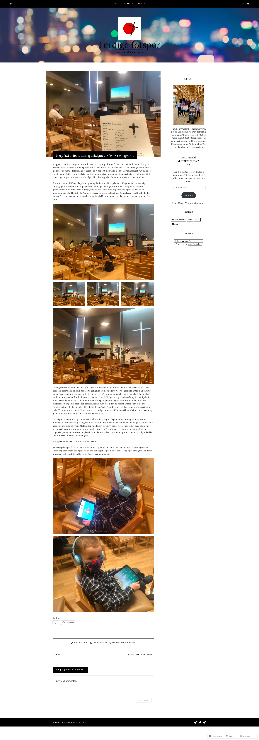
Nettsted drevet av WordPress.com (68, 722)
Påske (58, 655)
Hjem (116, 4)
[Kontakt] (200, 722)
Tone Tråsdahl (80, 643)
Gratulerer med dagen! (139, 655)
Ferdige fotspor (130, 44)
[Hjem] (11, 4)
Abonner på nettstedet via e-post (188, 161)
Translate (197, 244)
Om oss (141, 4)
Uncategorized (100, 643)
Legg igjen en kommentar (123, 643)
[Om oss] (204, 722)
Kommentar (144, 700)
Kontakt (128, 4)
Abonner (188, 195)
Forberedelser (178, 219)
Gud (190, 219)
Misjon (175, 224)
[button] (103, 242)
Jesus (197, 219)
